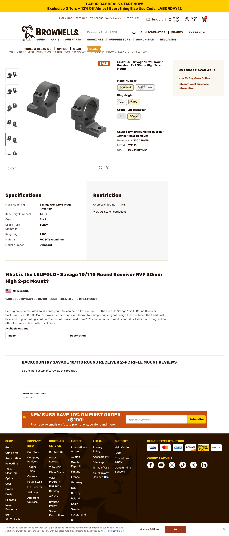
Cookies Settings (149, 529)
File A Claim (56, 472)
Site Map (98, 462)
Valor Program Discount (55, 481)
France (75, 477)
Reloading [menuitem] (168, 39)
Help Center (122, 447)
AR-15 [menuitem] (55, 39)
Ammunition (13, 458)
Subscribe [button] (196, 419)
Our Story (33, 452)
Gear (8, 483)
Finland (76, 471)
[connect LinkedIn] (204, 465)
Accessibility (101, 456)
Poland (75, 498)
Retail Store (34, 481)
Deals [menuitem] (94, 49)
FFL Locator (34, 487)
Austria (75, 456)
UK (73, 520)
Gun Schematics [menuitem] (153, 32)
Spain (74, 503)
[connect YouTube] (161, 465)
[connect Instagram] (172, 465)
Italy (74, 487)
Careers (32, 476)
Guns (8, 447)
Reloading (11, 463)
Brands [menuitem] (177, 32)
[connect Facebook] (150, 465)
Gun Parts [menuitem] (73, 39)
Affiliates (33, 492)
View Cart (55, 466)
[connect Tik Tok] (182, 465)
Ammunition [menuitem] (145, 39)
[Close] (223, 529)
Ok (175, 529)
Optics (9, 478)
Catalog (54, 491)
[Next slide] (12, 160)
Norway (76, 493)
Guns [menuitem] (41, 39)
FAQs (118, 452)
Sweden (76, 509)
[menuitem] (28, 40)
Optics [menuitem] (62, 49)
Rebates (10, 499)
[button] (191, 19)
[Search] (134, 32)
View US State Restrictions (109, 211)
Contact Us (56, 452)
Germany (77, 482)
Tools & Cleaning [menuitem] (37, 49)
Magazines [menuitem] (95, 39)
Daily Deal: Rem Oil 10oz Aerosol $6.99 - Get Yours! (99, 18)
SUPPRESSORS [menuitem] (119, 39)
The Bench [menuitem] (197, 32)
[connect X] (193, 465)
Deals (8, 494)
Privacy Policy (116, 531)
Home (10, 51)
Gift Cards (55, 496)
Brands (10, 489)
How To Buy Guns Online (194, 78)
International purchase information (194, 86)
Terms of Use (101, 467)
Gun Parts (11, 452)
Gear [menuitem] (77, 49)
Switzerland (78, 514)
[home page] (50, 32)
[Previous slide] (12, 63)
